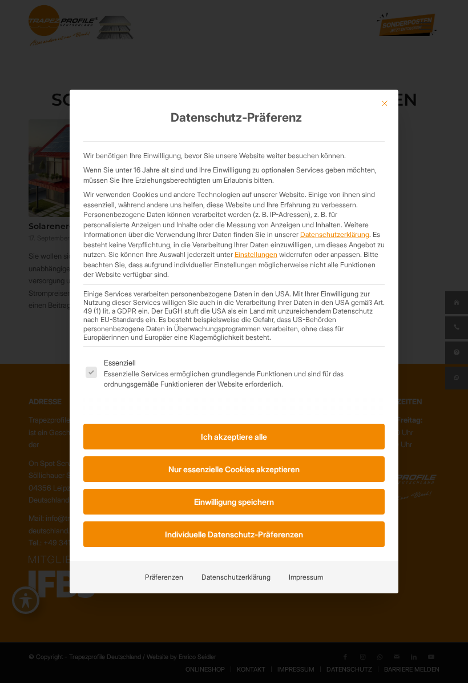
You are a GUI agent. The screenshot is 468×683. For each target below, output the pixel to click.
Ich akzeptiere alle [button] (234, 436)
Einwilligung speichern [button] (234, 502)
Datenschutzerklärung (334, 234)
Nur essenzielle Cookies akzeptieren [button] (234, 469)
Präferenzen (164, 577)
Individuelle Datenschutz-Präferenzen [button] (234, 534)
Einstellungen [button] (256, 254)
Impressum (306, 577)
